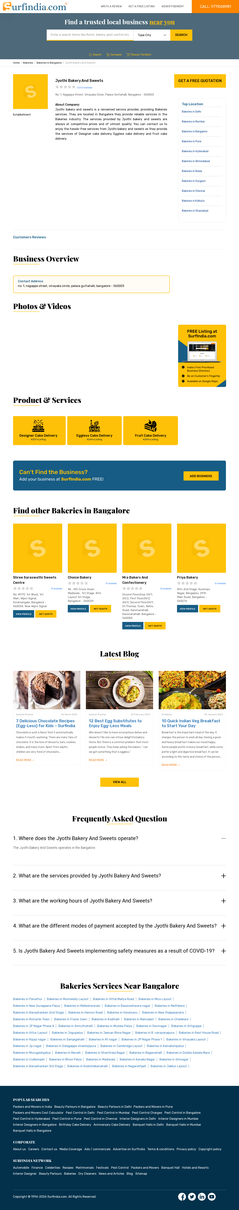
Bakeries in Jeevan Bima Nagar (109, 1032)
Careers (33, 1149)
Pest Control (120, 1167)
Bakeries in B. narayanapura (154, 1032)
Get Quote (46, 614)
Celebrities (52, 1167)
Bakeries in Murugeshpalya (32, 1052)
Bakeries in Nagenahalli (145, 1052)
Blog (130, 1173)
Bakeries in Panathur (27, 999)
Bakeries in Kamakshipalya (165, 1046)
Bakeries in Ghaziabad (195, 210)
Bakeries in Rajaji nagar (29, 1039)
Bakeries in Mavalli (68, 1052)
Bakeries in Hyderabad (195, 151)
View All (119, 782)
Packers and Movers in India (32, 1106)
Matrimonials (85, 1167)
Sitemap (141, 1173)
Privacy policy (186, 1149)
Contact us (49, 1149)
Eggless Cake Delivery (94, 437)
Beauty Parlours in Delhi (115, 1106)
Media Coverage (71, 1149)
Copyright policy (209, 1149)
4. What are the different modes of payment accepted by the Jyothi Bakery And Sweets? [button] (115, 926)
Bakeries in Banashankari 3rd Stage (38, 1066)
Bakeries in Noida (192, 171)
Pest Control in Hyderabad (31, 1118)
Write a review (111, 6)
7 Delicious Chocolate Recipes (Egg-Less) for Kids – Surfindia (45, 723)
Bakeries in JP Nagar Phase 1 (142, 1039)
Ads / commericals (97, 1149)
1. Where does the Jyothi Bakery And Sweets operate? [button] (75, 838)
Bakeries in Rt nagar (103, 1039)
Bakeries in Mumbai (193, 121)
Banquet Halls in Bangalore (32, 1130)
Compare (116, 54)
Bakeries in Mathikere (170, 1006)
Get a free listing (141, 6)
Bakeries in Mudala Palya (114, 1026)
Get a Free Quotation (200, 81)
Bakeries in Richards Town (31, 1019)
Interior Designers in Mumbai (178, 1118)
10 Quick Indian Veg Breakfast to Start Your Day (191, 723)
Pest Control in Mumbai (113, 1112)
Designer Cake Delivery (38, 437)
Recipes (68, 1167)
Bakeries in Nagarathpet (129, 1066)
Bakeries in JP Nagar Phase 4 (33, 1026)
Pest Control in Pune (66, 1118)
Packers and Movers (145, 1167)
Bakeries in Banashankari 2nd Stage (38, 1012)
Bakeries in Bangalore (49, 62)
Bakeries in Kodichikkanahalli (87, 1066)
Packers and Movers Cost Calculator (38, 1112)
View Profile (24, 614)
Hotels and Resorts (195, 1167)
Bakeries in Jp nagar (27, 1046)
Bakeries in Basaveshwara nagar (127, 1006)
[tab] (119, 846)
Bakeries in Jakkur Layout (169, 1066)
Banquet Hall (170, 1167)
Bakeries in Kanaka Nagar (137, 1059)
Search (181, 35)
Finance (37, 1167)
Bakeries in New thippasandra (163, 1012)
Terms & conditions (160, 1149)
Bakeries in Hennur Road (85, 1012)
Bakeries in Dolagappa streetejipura (71, 1046)
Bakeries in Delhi (191, 111)
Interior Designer (25, 1173)
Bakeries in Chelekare (173, 1019)
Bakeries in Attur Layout (30, 1032)
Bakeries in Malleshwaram (82, 1006)
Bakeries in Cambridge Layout (121, 1046)
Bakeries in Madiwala (100, 1059)
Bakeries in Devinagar (151, 1026)
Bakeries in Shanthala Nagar (105, 1052)
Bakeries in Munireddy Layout (68, 999)
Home (16, 62)
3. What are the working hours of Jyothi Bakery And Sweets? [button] (82, 901)
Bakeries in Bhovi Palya (65, 1059)
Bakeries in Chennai (193, 191)
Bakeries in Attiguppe (186, 1026)
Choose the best (141, 54)
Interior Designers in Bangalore (35, 1124)
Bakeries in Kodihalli (106, 1019)
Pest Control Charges (147, 1112)
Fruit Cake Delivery (150, 437)
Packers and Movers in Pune (153, 1106)
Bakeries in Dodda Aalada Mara (188, 1052)
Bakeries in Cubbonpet (29, 1059)
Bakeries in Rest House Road (199, 1032)
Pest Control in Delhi (80, 1112)
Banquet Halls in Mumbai (183, 1124)
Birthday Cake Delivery (75, 1124)
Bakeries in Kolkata (193, 200)
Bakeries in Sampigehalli (67, 1039)
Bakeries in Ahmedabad (196, 161)
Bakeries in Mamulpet (139, 1019)
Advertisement (173, 6)
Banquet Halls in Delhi (148, 1124)
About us (19, 1149)
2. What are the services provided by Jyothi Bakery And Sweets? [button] (87, 876)
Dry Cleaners (87, 1173)
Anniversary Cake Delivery (112, 1124)
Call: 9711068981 (215, 6)
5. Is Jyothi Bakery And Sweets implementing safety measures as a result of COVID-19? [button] (114, 951)
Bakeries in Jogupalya (67, 1032)
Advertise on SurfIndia (129, 1149)
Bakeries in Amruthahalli (75, 1026)
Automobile (21, 1167)
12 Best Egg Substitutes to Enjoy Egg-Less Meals (115, 723)
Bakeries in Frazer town (70, 1019)
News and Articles (111, 1173)
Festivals (102, 1167)
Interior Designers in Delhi (138, 1118)
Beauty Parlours (50, 1173)
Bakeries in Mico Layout (155, 999)
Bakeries (28, 62)
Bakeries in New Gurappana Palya (36, 1006)
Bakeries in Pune (191, 141)
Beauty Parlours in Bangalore (74, 1106)
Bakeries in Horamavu (122, 1012)
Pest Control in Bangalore (182, 1112)
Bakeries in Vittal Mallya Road (113, 999)
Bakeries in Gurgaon (194, 181)
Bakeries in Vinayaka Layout (186, 1039)
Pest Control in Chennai (100, 1118)
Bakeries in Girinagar (173, 1059)
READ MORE (24, 760)
